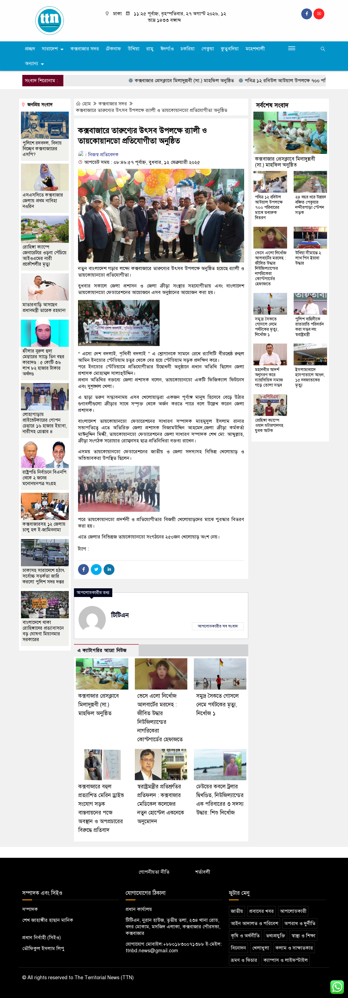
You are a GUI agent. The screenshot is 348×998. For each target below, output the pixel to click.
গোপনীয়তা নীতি (154, 872)
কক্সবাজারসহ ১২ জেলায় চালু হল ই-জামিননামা (44, 527)
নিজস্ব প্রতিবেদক (103, 155)
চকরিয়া (188, 49)
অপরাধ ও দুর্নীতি (299, 923)
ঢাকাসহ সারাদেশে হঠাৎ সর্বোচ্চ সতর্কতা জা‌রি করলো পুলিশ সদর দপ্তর (44, 576)
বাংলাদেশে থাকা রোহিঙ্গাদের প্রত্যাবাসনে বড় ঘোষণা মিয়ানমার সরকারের (43, 631)
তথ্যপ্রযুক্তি (275, 936)
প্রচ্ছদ (30, 49)
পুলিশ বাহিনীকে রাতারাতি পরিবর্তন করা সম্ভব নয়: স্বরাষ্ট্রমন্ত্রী (309, 326)
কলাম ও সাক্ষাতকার (294, 948)
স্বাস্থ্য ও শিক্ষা (303, 936)
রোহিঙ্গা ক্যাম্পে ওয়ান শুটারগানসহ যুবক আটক (269, 425)
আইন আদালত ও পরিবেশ (254, 923)
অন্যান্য (31, 63)
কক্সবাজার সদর (84, 49)
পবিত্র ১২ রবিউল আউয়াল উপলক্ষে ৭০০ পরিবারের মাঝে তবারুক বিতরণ (269, 207)
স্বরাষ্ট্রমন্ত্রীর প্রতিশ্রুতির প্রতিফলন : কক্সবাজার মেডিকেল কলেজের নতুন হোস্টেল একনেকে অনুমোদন (160, 804)
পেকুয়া (207, 49)
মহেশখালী (255, 49)
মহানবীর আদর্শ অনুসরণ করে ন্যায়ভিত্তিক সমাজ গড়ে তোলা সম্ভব (269, 377)
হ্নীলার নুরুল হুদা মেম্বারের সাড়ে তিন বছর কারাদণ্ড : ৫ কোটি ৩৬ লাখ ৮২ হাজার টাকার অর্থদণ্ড (43, 362)
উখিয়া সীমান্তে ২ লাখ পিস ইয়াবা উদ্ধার (308, 258)
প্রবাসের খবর (261, 911)
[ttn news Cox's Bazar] (57, 20)
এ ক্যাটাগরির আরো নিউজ (102, 650)
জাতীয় (237, 911)
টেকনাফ (113, 49)
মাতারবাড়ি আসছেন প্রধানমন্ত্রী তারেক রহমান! (44, 307)
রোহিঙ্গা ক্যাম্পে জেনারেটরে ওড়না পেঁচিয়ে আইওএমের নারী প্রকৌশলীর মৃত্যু (45, 255)
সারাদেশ (50, 49)
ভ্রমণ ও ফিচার (244, 960)
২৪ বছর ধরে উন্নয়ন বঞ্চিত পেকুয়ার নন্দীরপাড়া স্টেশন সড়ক (310, 204)
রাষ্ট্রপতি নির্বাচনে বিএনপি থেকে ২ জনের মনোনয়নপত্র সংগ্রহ (44, 477)
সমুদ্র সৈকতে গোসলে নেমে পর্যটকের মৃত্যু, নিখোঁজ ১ (217, 705)
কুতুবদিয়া (230, 49)
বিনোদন (238, 948)
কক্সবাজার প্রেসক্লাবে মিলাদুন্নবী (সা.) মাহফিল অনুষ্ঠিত (164, 81)
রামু (150, 49)
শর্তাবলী (202, 872)
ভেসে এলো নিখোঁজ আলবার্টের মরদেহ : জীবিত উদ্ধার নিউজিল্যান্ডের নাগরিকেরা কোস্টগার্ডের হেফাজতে (271, 268)
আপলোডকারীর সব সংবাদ (218, 626)
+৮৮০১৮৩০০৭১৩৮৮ (183, 944)
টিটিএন (120, 615)
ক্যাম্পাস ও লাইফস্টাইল (285, 960)
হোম (86, 104)
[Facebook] (83, 569)
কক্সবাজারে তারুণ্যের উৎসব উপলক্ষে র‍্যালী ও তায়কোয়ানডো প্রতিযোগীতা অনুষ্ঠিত (151, 110)
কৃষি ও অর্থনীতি (245, 936)
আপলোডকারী (293, 911)
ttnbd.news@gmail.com (152, 951)
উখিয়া (133, 49)
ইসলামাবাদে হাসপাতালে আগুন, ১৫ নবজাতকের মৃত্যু (310, 377)
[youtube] (318, 13)
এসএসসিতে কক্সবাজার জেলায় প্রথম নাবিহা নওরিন (43, 200)
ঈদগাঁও (167, 49)
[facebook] (306, 13)
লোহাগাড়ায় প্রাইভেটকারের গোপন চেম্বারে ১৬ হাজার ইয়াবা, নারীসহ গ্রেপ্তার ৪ (45, 423)
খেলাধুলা (260, 948)
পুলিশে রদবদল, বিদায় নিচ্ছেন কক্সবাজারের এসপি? (42, 148)
